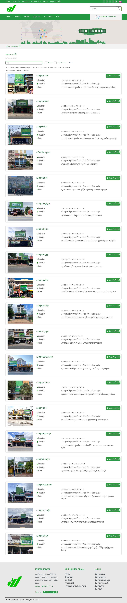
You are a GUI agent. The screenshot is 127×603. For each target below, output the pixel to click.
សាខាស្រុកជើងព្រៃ (42, 306)
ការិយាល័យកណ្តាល (43, 152)
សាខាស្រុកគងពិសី (42, 101)
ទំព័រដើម (8, 17)
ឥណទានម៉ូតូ (98, 589)
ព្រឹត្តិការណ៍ (36, 17)
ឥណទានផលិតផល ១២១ (102, 583)
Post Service (61, 63)
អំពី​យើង (26, 17)
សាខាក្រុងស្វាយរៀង (43, 510)
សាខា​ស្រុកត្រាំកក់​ (42, 280)
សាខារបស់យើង (69, 583)
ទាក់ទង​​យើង (68, 580)
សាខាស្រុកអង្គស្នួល (43, 203)
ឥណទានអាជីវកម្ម (100, 574)
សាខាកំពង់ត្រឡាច (42, 331)
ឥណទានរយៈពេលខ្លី (100, 577)
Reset (71, 63)
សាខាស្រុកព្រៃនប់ (42, 76)
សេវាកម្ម (17, 17)
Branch (50, 63)
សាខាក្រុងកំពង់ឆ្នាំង (43, 459)
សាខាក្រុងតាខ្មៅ (41, 178)
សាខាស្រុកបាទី (41, 408)
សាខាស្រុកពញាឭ (42, 254)
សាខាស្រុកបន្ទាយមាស (44, 485)
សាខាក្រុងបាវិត (41, 127)
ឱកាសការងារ (48, 17)
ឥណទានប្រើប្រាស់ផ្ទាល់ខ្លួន (102, 580)
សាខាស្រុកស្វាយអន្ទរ (43, 433)
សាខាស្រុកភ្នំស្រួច (42, 536)
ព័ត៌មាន (58, 17)
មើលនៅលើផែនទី (114, 76)
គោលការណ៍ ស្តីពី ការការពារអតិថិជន (75, 586)
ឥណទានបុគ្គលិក (99, 586)
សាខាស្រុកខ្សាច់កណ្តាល (44, 357)
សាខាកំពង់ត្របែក (42, 229)
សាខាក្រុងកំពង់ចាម (43, 382)
